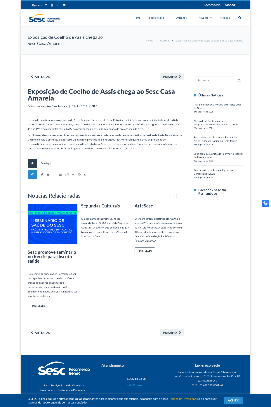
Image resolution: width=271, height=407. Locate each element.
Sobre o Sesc (156, 17)
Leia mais (38, 306)
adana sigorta (212, 56)
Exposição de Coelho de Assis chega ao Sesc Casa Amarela (101, 94)
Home (137, 17)
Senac (230, 5)
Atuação (204, 17)
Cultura (164, 40)
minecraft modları (194, 56)
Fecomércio (212, 5)
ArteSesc (144, 205)
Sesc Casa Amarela (56, 106)
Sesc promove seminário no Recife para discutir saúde (52, 256)
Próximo (170, 76)
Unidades (181, 17)
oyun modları (228, 56)
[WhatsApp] (54, 175)
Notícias (225, 17)
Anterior (42, 76)
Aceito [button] (233, 400)
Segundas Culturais (100, 205)
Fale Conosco (135, 385)
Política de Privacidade (183, 398)
